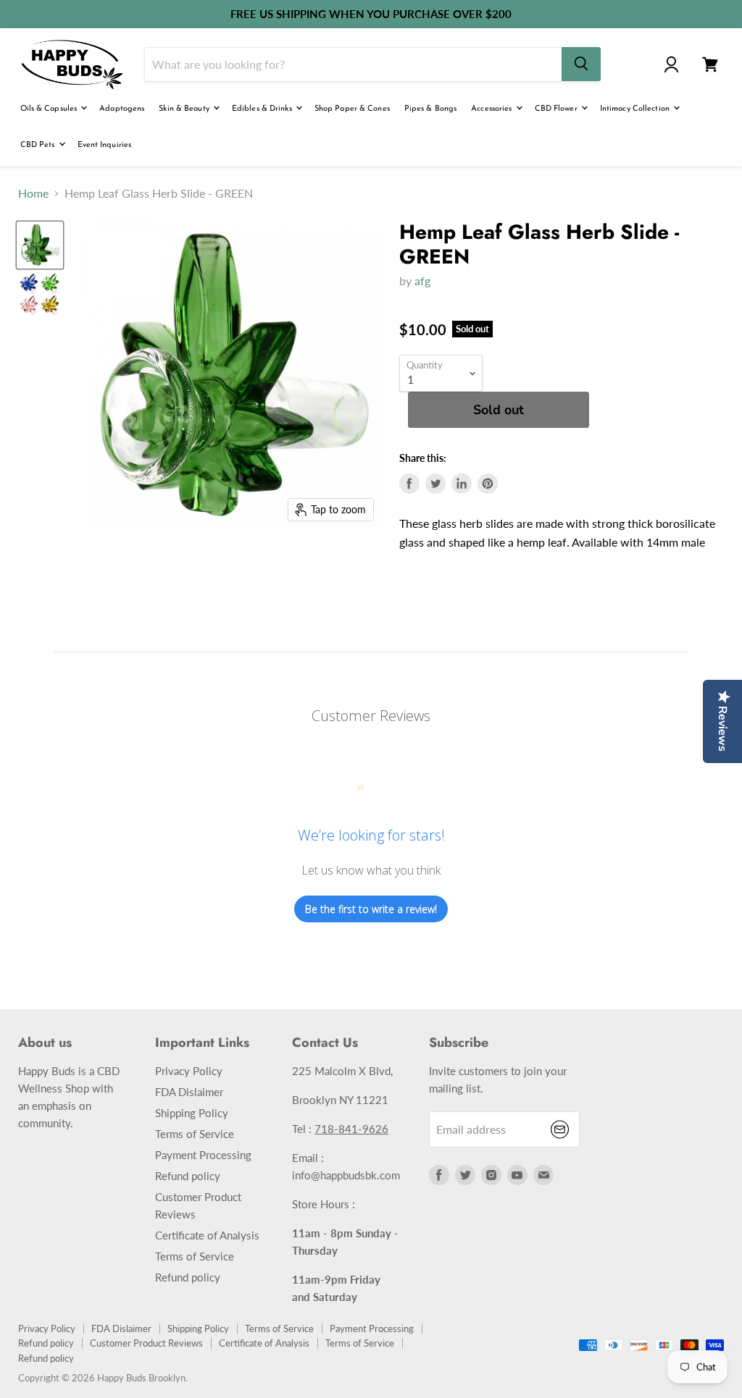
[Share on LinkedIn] (461, 483)
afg (422, 280)
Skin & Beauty (185, 109)
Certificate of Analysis (207, 1235)
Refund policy (187, 1175)
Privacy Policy (188, 1070)
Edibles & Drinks (263, 109)
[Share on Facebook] (409, 483)
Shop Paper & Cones (352, 109)
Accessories (492, 109)
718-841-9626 (351, 1128)
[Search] (581, 64)
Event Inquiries (105, 145)
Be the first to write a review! (371, 909)
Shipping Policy (191, 1112)
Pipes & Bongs (430, 109)
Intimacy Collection (636, 109)
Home (33, 193)
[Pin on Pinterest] (488, 483)
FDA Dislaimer (189, 1091)
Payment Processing (203, 1154)
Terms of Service (194, 1133)
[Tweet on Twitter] (435, 483)
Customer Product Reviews (146, 1343)
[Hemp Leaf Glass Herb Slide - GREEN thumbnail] (40, 245)
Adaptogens (121, 109)
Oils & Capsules (50, 109)
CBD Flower (557, 109)
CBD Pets (38, 145)
